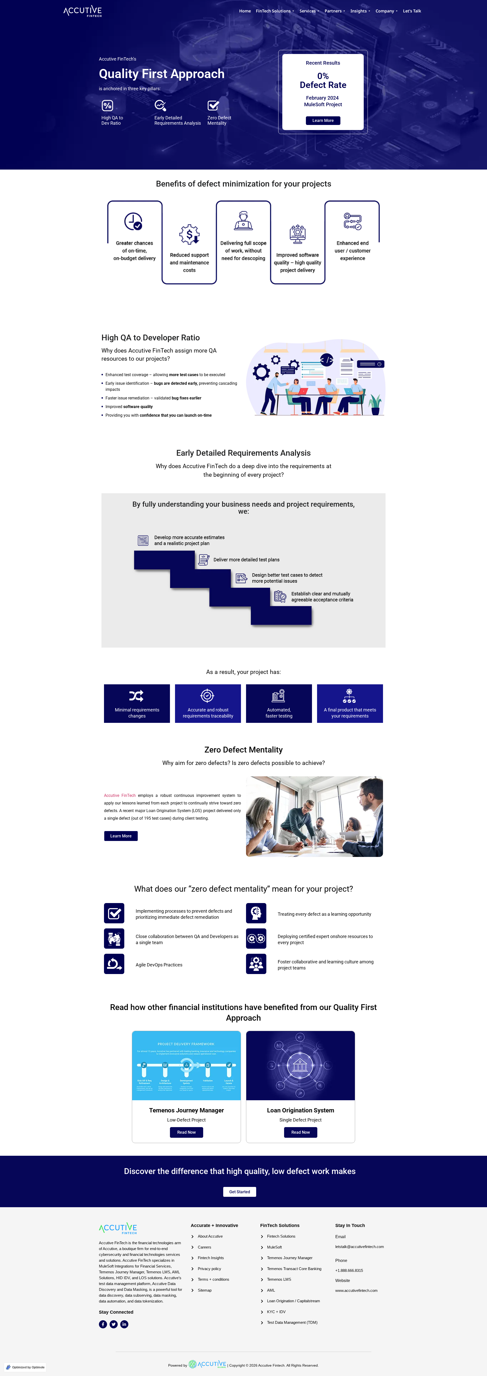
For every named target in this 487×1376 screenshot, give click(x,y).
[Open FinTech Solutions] (293, 11)
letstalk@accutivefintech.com (359, 1246)
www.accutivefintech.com (356, 1290)
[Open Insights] (369, 11)
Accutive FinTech (120, 795)
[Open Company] (396, 11)
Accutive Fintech (271, 1365)
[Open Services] (318, 11)
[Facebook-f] (103, 1324)
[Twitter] (114, 1324)
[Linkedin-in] (124, 1324)
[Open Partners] (344, 11)
